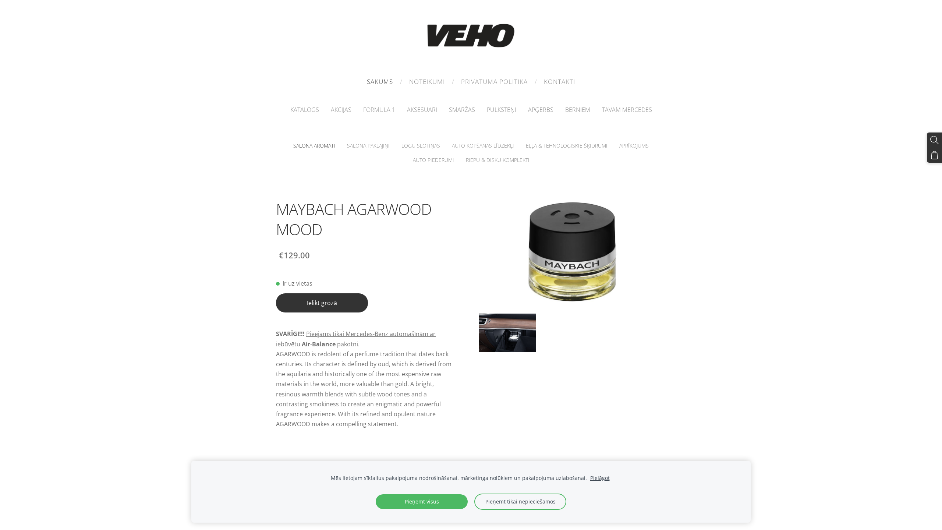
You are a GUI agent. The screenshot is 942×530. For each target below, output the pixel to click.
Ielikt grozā (322, 303)
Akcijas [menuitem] (341, 110)
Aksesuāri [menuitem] (422, 110)
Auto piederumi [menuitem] (433, 159)
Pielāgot (600, 477)
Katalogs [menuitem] (304, 110)
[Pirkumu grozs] (934, 155)
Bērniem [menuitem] (577, 110)
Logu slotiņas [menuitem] (420, 145)
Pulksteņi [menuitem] (501, 110)
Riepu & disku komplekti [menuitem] (498, 159)
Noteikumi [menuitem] (427, 81)
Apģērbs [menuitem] (540, 110)
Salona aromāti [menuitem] (314, 145)
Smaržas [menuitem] (462, 110)
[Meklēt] (934, 140)
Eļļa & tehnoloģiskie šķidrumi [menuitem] (567, 145)
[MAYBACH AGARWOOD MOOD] (507, 333)
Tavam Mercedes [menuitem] (627, 110)
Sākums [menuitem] (380, 81)
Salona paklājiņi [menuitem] (368, 145)
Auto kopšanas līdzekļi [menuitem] (483, 145)
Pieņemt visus (422, 501)
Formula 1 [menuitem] (379, 110)
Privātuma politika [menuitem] (494, 81)
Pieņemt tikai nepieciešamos (520, 501)
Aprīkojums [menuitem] (634, 145)
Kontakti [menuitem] (559, 81)
